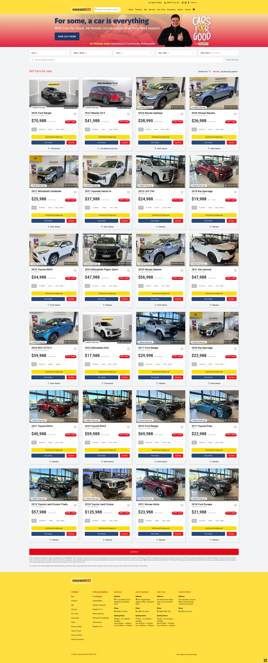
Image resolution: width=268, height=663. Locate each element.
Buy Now (71, 142)
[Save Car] (75, 114)
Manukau (118, 592)
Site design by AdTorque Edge (186, 654)
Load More (134, 552)
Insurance (171, 9)
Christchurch (184, 592)
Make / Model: (79, 53)
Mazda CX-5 (97, 626)
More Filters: (205, 53)
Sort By (216, 71)
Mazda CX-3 (97, 609)
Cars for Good (76, 635)
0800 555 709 (165, 611)
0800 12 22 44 (173, 2)
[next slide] (77, 93)
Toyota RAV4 (97, 601)
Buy (72, 596)
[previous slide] (30, 93)
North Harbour (142, 592)
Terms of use (76, 631)
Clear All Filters (232, 60)
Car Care (161, 9)
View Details (48, 142)
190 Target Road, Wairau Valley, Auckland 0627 (145, 601)
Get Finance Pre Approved (53, 137)
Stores (188, 9)
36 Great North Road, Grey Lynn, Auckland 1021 (165, 601)
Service (152, 9)
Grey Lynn (161, 592)
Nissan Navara (98, 614)
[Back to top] (265, 660)
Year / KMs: (162, 53)
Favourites (75, 618)
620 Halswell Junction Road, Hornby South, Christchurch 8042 (186, 601)
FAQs (73, 622)
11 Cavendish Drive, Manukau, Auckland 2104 (122, 601)
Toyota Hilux (97, 622)
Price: (118, 53)
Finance (138, 9)
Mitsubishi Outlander (101, 618)
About (180, 9)
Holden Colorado (99, 605)
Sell (145, 9)
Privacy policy (76, 626)
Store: (34, 53)
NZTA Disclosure (77, 639)
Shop (131, 9)
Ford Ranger (97, 596)
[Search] (96, 9)
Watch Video (72, 107)
